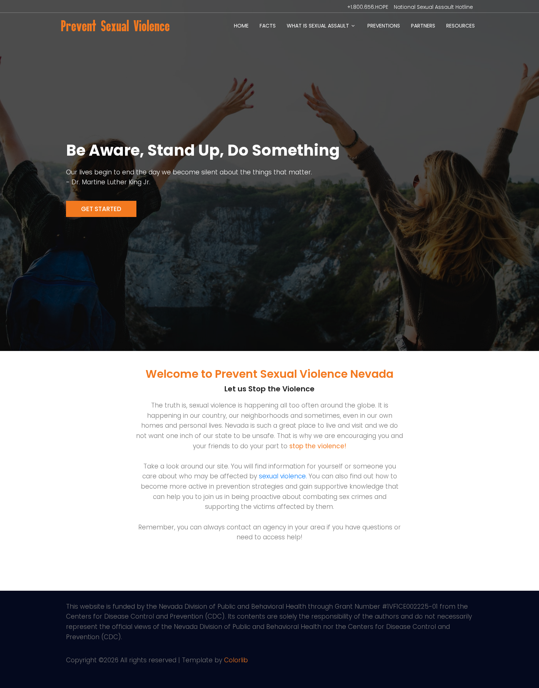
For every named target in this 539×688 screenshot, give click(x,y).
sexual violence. (283, 476)
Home (241, 25)
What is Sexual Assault (318, 25)
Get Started (101, 208)
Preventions (383, 25)
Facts (268, 25)
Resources (460, 25)
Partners (423, 25)
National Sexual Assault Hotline (433, 7)
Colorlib (236, 660)
